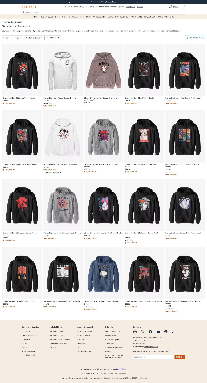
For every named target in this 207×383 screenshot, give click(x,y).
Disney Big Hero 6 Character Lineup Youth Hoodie (182, 165)
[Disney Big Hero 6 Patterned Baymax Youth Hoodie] (144, 205)
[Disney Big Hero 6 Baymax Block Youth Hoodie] (63, 273)
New (35, 17)
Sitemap (108, 352)
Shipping (25, 347)
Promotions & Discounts (59, 343)
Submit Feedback (151, 346)
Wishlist (53, 347)
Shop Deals (130, 7)
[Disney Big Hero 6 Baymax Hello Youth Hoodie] (185, 205)
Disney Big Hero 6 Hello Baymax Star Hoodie (61, 164)
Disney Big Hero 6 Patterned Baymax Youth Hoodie (142, 234)
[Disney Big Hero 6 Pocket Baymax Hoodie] (63, 70)
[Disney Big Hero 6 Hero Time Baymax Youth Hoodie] (103, 136)
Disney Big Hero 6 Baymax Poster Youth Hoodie (143, 301)
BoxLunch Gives (83, 335)
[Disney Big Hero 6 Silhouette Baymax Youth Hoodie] (22, 205)
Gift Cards (26, 339)
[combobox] (103, 12)
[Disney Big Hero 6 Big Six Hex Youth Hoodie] (22, 136)
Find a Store (81, 343)
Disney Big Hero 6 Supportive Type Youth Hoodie (141, 165)
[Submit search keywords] (23, 12)
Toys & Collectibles (49, 17)
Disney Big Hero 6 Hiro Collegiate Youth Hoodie (62, 233)
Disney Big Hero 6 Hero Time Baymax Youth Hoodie (101, 165)
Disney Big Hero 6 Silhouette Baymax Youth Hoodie (20, 234)
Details (140, 7)
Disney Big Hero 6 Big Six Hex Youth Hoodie (20, 164)
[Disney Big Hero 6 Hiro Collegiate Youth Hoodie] (63, 205)
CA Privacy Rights (112, 340)
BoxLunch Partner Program (60, 339)
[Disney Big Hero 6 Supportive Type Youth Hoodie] (144, 136)
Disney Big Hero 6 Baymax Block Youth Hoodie (62, 301)
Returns (25, 343)
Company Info (82, 339)
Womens (66, 17)
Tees (81, 17)
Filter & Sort (54, 38)
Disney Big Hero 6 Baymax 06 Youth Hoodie (101, 301)
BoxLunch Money (56, 335)
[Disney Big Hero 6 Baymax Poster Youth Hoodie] (144, 273)
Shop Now (112, 2)
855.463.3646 (130, 378)
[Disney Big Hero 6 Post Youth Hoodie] (144, 70)
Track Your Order (28, 351)
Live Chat (158, 337)
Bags (88, 17)
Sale (140, 17)
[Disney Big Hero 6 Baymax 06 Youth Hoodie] (103, 273)
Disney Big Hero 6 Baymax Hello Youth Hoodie (183, 233)
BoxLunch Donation (84, 331)
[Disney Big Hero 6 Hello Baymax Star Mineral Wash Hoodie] (103, 70)
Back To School (166, 17)
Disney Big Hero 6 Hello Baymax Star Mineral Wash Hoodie (101, 99)
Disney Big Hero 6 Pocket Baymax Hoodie (60, 98)
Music (133, 17)
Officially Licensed (84, 351)
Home (110, 17)
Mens (74, 17)
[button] (174, 6)
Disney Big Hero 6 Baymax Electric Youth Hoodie (103, 233)
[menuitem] (183, 6)
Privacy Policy (110, 336)
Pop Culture (121, 17)
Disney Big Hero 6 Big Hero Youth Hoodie (19, 98)
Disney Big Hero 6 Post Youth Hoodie (139, 98)
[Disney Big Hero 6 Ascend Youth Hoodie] (22, 273)
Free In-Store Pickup (29, 335)
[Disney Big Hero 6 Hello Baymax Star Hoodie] (63, 136)
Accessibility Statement (114, 348)
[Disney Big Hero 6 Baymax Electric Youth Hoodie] (103, 205)
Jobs (79, 347)
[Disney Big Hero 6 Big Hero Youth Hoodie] (22, 70)
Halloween (149, 17)
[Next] (138, 2)
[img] (135, 332)
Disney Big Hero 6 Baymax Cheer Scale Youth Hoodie (183, 302)
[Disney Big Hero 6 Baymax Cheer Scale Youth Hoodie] (185, 273)
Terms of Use (110, 344)
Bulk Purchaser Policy (113, 331)
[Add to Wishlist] (39, 46)
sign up (180, 357)
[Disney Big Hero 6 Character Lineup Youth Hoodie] (185, 136)
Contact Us (26, 331)
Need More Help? (28, 355)
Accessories (99, 17)
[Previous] (69, 2)
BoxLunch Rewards (57, 331)
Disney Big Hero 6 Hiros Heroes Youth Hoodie (183, 98)
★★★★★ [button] (46, 103)
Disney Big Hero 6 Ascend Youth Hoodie (18, 301)
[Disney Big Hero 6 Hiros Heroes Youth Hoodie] (185, 70)
